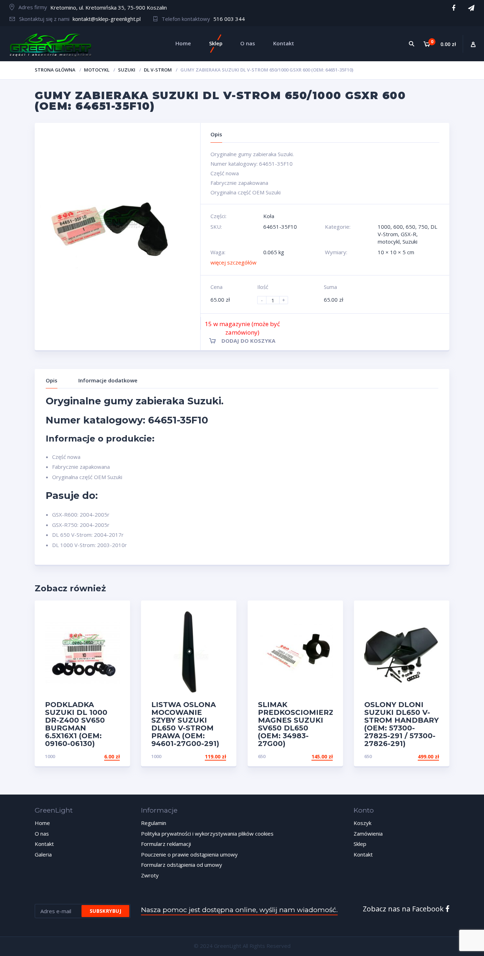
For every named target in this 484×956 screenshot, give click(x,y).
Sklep (360, 843)
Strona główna (55, 70)
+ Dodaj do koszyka (412, 756)
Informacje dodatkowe (107, 380)
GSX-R (408, 234)
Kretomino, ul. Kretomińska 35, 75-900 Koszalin (108, 7)
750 (423, 226)
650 (410, 226)
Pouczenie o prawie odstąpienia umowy (189, 854)
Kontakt (44, 843)
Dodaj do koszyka (248, 340)
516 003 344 (229, 18)
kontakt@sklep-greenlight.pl (107, 18)
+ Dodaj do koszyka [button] (93, 756)
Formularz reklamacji (166, 843)
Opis (51, 380)
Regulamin (153, 822)
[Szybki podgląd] (117, 612)
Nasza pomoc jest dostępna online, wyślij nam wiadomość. (239, 910)
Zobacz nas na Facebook (404, 909)
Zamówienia (368, 833)
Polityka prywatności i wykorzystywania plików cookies (207, 833)
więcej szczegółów (233, 262)
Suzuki (126, 70)
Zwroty (150, 875)
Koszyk (362, 822)
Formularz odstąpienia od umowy (181, 864)
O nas (42, 833)
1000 (384, 226)
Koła (268, 216)
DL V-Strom (158, 70)
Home (42, 822)
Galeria (43, 854)
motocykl (96, 70)
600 (398, 226)
